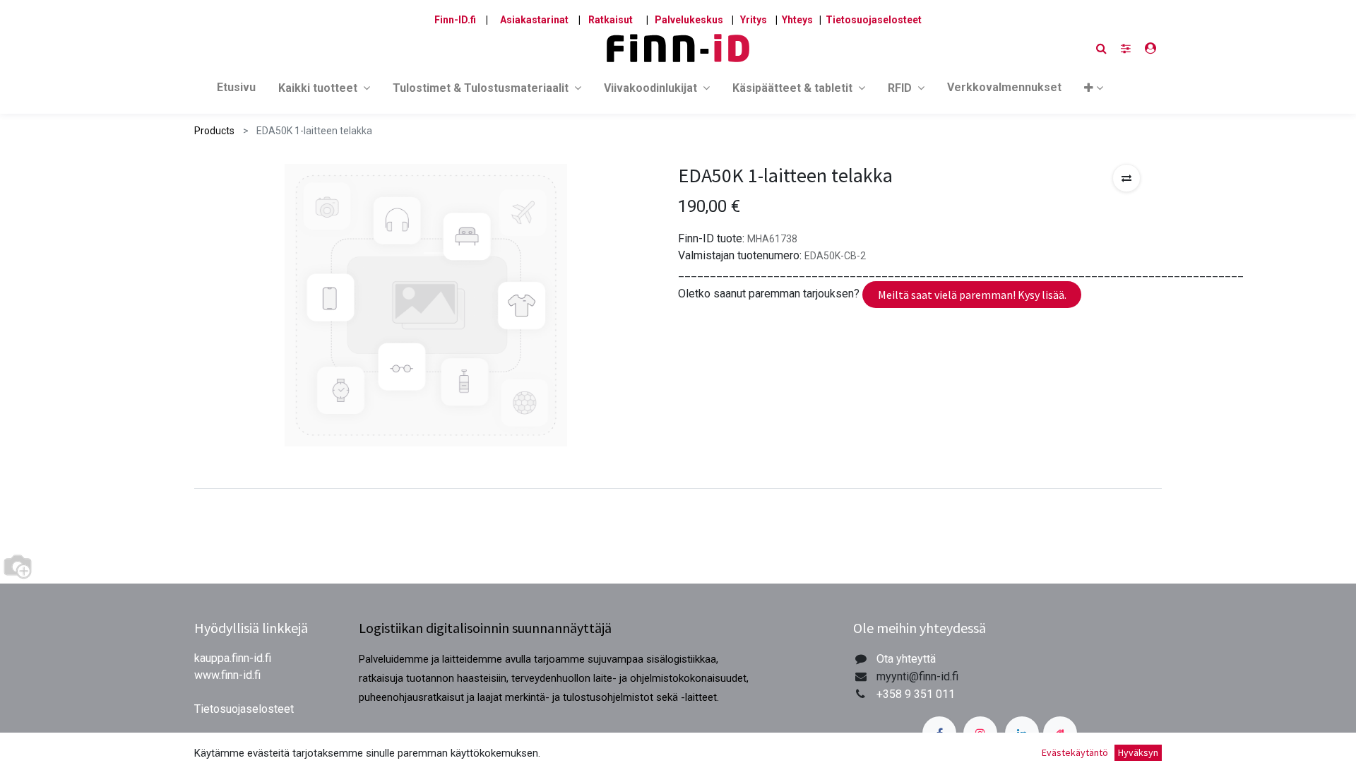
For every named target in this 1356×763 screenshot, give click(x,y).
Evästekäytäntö (1075, 752)
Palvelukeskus (689, 19)
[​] (1126, 48)
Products (214, 130)
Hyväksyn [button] (1138, 752)
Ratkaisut (610, 19)
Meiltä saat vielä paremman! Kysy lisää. (972, 295)
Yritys (753, 19)
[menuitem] (236, 90)
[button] (1093, 91)
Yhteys (797, 19)
